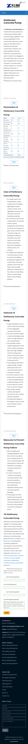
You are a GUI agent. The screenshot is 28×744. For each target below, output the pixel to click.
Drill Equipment (6, 684)
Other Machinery (7, 687)
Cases (4, 690)
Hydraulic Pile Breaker (8, 654)
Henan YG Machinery (8, 623)
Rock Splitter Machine (8, 651)
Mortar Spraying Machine (10, 645)
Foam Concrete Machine (10, 648)
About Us (5, 693)
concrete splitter (15, 558)
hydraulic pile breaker (16, 563)
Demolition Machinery (9, 678)
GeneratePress (14, 741)
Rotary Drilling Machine (9, 660)
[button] (26, 13)
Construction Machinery (9, 674)
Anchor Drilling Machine (9, 657)
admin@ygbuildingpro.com (15, 626)
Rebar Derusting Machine (10, 663)
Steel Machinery (7, 681)
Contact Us (5, 696)
